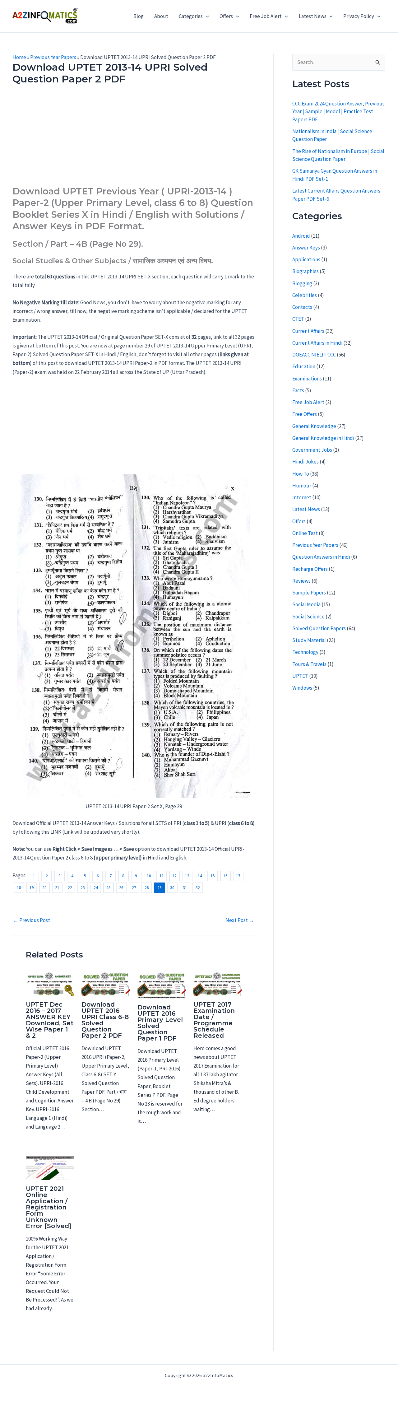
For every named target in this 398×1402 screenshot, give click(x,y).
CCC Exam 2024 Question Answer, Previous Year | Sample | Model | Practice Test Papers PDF (338, 111)
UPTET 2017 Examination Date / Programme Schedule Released (214, 1020)
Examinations (307, 378)
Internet (301, 497)
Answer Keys (306, 247)
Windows (302, 687)
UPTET (300, 676)
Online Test (305, 533)
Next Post (239, 920)
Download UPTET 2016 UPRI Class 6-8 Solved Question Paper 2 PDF (105, 1020)
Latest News (312, 16)
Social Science (308, 616)
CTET (298, 318)
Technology (305, 652)
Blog (138, 16)
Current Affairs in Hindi (317, 342)
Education (303, 366)
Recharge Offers (310, 569)
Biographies (305, 271)
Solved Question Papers (319, 628)
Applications (306, 259)
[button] (206, 16)
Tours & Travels (309, 664)
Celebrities (304, 295)
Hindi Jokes (305, 461)
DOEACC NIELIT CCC (314, 354)
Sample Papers (309, 592)
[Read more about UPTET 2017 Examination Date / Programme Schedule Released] (217, 983)
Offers (226, 16)
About (161, 16)
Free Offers (304, 414)
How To (300, 473)
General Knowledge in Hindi (323, 438)
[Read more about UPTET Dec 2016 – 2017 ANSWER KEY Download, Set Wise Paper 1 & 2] (50, 983)
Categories (191, 16)
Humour (301, 485)
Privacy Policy (358, 16)
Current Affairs (308, 331)
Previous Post (31, 920)
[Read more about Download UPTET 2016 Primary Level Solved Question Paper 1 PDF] (161, 984)
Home (19, 57)
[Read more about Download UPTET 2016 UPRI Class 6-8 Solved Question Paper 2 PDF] (105, 983)
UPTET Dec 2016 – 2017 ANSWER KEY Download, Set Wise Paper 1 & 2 (50, 1020)
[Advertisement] (133, 139)
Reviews (301, 580)
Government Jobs (312, 449)
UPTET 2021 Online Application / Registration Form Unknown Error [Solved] (48, 1207)
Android (301, 235)
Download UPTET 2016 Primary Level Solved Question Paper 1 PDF (160, 1023)
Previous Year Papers (53, 57)
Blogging (302, 283)
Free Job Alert (266, 16)
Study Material (309, 640)
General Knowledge (314, 426)
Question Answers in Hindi (321, 556)
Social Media (306, 604)
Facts (298, 390)
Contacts (302, 307)
